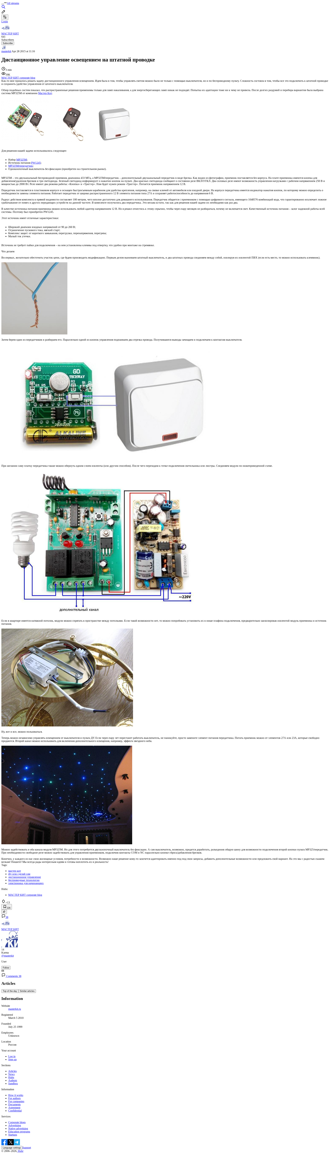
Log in (11, 1056)
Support (26, 1147)
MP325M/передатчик (20, 165)
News (11, 1074)
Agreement (14, 1107)
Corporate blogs (17, 1122)
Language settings (12, 1147)
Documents (14, 1104)
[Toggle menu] (2, 4)
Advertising (14, 1125)
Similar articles (27, 991)
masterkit (6, 51)
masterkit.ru (14, 1008)
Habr (20, 1151)
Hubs (11, 1077)
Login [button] (4, 21)
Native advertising (18, 1128)
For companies (16, 1101)
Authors (12, 1080)
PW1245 (36, 162)
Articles (12, 1071)
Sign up (12, 1059)
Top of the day (10, 991)
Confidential (15, 1110)
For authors (14, 1098)
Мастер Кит (45, 93)
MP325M (21, 159)
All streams (13, 3)
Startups (12, 1134)
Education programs (19, 1131)
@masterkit (7, 955)
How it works (15, 1095)
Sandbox (13, 1083)
